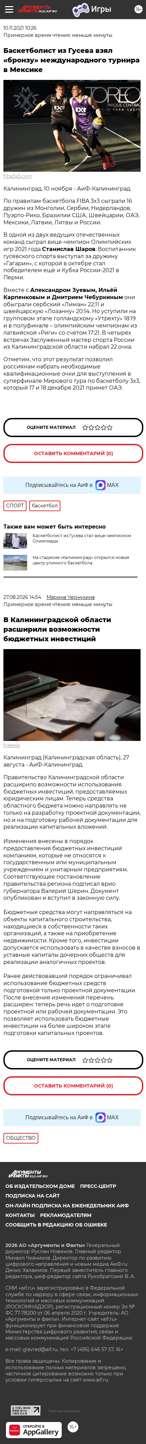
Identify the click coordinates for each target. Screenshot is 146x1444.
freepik (11, 745)
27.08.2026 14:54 (22, 597)
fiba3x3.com (17, 176)
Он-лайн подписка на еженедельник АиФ (67, 1206)
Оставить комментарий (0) (73, 453)
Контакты (20, 1215)
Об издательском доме (40, 1186)
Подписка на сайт (32, 1196)
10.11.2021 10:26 (20, 28)
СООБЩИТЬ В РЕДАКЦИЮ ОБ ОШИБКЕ (56, 1225)
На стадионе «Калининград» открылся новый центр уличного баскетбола (81, 560)
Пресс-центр (98, 1186)
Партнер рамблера (64, 1411)
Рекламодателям (65, 1215)
